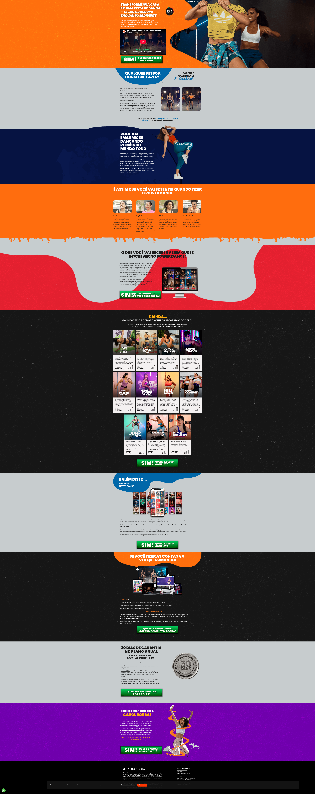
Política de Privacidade (183, 768)
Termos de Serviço (182, 770)
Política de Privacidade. (128, 785)
